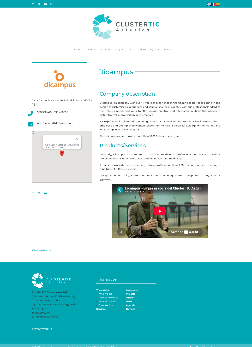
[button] (176, 49)
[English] (209, 3)
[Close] (77, 139)
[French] (213, 3)
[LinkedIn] (45, 193)
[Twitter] (39, 193)
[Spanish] (218, 3)
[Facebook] (33, 193)
